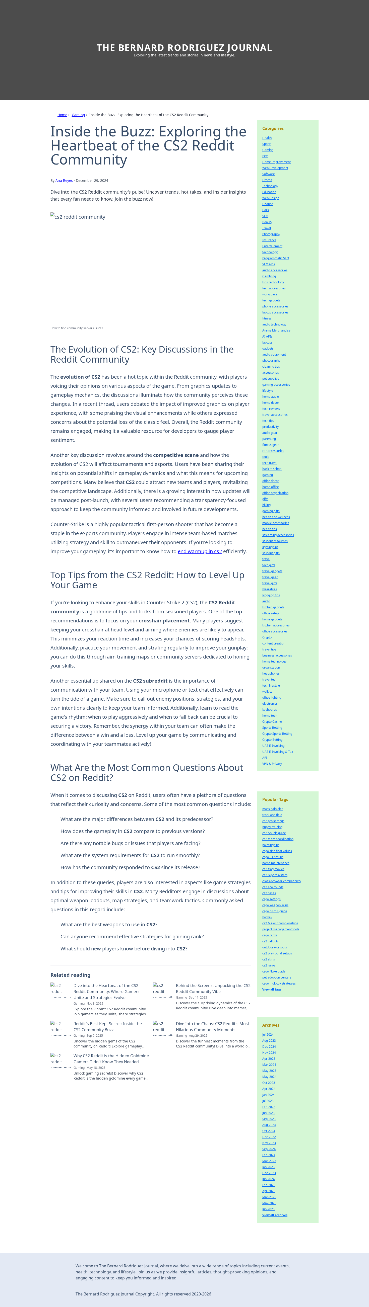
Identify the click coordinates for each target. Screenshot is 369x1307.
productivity (270, 427)
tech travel (269, 463)
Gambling (269, 276)
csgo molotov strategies (279, 983)
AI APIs (267, 336)
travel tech (269, 679)
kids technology (273, 282)
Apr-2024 (268, 1089)
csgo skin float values (277, 851)
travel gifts (269, 583)
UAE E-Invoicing (273, 746)
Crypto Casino (272, 721)
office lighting (271, 697)
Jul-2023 (268, 1101)
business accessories (277, 655)
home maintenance (275, 863)
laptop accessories (275, 312)
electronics (270, 703)
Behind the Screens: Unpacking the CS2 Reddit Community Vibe (213, 988)
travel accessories (275, 415)
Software (268, 174)
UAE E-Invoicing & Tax (277, 752)
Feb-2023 (268, 1107)
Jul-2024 (268, 1034)
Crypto (267, 637)
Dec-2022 (269, 1137)
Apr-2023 (268, 1058)
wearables (269, 589)
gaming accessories (276, 384)
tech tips (268, 421)
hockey (267, 917)
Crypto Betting (272, 740)
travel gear (270, 577)
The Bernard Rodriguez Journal (184, 47)
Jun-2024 (268, 1179)
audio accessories (274, 270)
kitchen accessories (276, 625)
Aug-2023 (269, 1040)
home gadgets (272, 619)
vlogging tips (271, 595)
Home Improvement (276, 162)
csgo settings (271, 899)
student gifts (271, 553)
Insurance (269, 240)
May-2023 (269, 1071)
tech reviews (271, 408)
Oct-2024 (268, 1131)
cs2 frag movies (273, 869)
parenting (269, 439)
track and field (272, 815)
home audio (270, 396)
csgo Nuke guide (273, 971)
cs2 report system (274, 875)
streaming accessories (278, 535)
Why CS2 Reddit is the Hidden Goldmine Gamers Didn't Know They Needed (111, 1059)
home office (270, 487)
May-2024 (269, 1077)
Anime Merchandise (276, 330)
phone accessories (275, 306)
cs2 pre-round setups (277, 953)
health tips (269, 529)
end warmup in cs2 (200, 551)
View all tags (271, 989)
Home (62, 114)
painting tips (270, 845)
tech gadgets (271, 300)
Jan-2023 (268, 1167)
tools (265, 457)
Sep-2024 (269, 1149)
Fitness (267, 180)
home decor (270, 402)
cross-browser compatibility (281, 881)
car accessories (273, 451)
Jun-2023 (268, 1113)
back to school (272, 469)
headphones (271, 673)
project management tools (280, 929)
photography (271, 360)
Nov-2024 (269, 1052)
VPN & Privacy (272, 764)
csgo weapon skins (275, 905)
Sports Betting (272, 727)
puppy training (272, 827)
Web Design (270, 198)
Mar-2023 (269, 1161)
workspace (269, 294)
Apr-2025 (268, 1191)
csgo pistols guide (274, 911)
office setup (270, 613)
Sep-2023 (269, 1119)
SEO (265, 216)
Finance (267, 204)
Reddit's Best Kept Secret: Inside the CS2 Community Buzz (108, 1026)
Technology (270, 186)
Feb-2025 (268, 1185)
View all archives (274, 1215)
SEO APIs (268, 264)
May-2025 (269, 1203)
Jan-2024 (268, 1095)
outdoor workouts (274, 947)
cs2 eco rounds (272, 887)
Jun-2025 (268, 1209)
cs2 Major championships (280, 923)
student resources (275, 541)
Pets (265, 156)
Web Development (275, 168)
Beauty (267, 222)
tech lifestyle (271, 685)
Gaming (78, 114)
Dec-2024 (269, 1046)
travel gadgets (272, 571)
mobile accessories (275, 523)
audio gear (269, 433)
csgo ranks (269, 935)
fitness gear (270, 445)
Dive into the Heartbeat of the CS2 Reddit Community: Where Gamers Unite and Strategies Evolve (107, 991)
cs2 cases (269, 893)
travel (266, 559)
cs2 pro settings (273, 821)
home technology (274, 661)
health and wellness (276, 517)
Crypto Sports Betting (277, 733)
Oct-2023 (268, 1083)
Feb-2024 (268, 1155)
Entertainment (272, 246)
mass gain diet (272, 809)
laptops (267, 342)
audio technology (274, 324)
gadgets (268, 348)
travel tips (269, 649)
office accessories (274, 631)
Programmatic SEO (275, 258)
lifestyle (267, 390)
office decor (270, 481)
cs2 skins (268, 959)
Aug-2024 (269, 1125)
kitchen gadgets (273, 607)
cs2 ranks (269, 965)
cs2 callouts (270, 941)
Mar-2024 (269, 1065)
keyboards (269, 709)
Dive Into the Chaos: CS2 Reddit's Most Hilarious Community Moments (212, 1026)
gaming (267, 475)
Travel (266, 228)
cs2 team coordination (277, 839)
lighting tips (270, 547)
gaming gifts (271, 511)
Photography (271, 234)
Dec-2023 (269, 1173)
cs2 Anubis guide (274, 833)
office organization (275, 493)
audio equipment (274, 354)
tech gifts (268, 565)
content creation (273, 643)
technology (270, 252)
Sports (266, 144)
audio (266, 601)
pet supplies (270, 378)
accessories (270, 372)
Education (269, 192)
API (264, 758)
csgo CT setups (272, 857)
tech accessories (274, 288)
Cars (265, 210)
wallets (267, 691)
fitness (267, 318)
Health (267, 138)
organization (271, 667)
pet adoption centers (276, 977)
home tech (269, 715)
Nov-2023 (269, 1143)
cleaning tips (271, 366)
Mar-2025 (269, 1197)
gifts (265, 499)
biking (266, 505)
